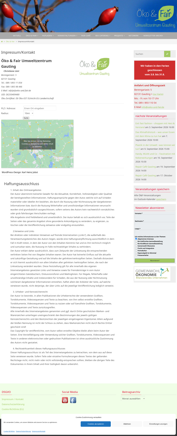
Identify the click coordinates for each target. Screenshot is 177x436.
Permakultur (142, 251)
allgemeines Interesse (145, 239)
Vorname (139, 213)
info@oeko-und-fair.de (153, 107)
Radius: (5, 113)
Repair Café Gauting (145, 166)
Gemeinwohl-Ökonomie (146, 246)
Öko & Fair (10, 41)
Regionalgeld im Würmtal (146, 253)
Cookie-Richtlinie (9, 431)
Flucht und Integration (145, 248)
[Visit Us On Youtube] (65, 403)
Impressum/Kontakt (38, 431)
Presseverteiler (142, 255)
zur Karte (158, 94)
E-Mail (138, 229)
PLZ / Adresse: (8, 108)
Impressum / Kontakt (13, 399)
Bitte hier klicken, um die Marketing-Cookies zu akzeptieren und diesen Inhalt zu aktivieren (37, 143)
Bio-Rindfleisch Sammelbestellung (150, 244)
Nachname (139, 221)
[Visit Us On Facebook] (73, 403)
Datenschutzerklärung (23, 431)
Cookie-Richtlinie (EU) (13, 409)
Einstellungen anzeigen (158, 424)
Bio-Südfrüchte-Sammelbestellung (150, 241)
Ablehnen (127, 424)
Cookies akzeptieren (96, 424)
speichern (161, 199)
